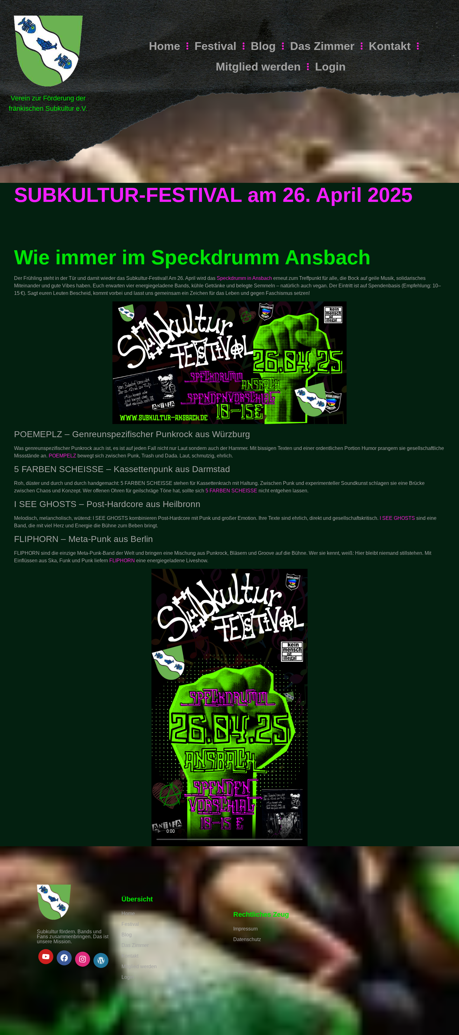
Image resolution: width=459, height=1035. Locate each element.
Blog (263, 46)
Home (164, 46)
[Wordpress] (101, 960)
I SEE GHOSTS (397, 518)
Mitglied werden (258, 66)
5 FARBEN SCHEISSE (231, 490)
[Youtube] (46, 956)
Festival (215, 46)
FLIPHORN (122, 560)
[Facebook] (64, 958)
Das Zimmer (322, 46)
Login (330, 66)
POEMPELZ (62, 455)
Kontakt (390, 46)
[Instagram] (83, 959)
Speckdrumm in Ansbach (244, 278)
